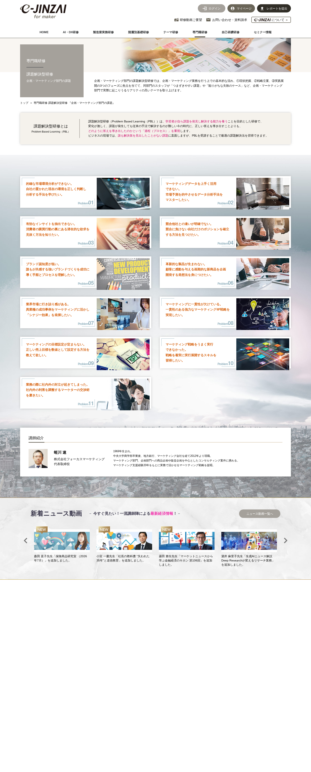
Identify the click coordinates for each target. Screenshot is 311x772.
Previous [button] (25, 540)
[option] (62, 544)
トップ (24, 102)
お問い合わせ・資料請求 (229, 19)
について (279, 19)
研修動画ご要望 (191, 19)
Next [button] (285, 540)
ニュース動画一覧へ (259, 513)
